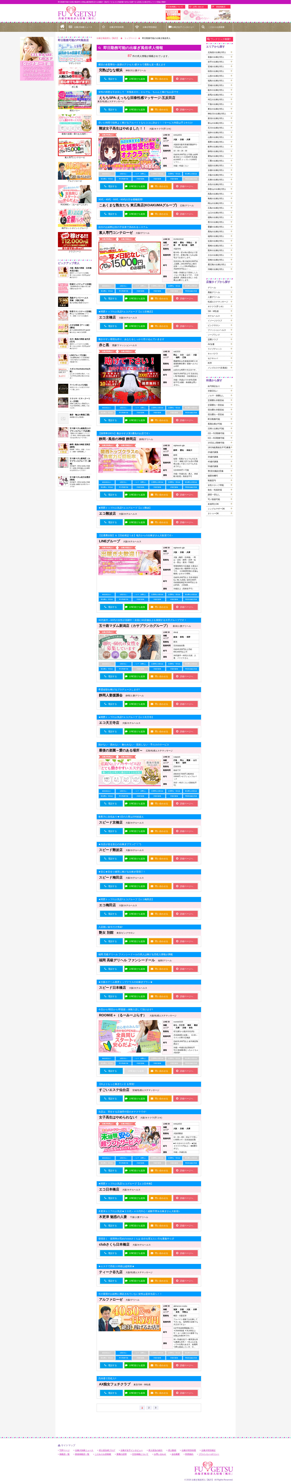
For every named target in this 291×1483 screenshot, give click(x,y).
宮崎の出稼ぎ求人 (216, 260)
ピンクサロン (214, 325)
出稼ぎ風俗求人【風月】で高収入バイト (77, 13)
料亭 (210, 363)
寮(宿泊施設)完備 (215, 471)
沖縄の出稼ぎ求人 (216, 269)
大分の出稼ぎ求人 (216, 255)
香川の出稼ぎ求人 (216, 222)
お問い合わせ (198, 7)
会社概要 (176, 1454)
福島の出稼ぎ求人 (216, 80)
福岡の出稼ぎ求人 (216, 236)
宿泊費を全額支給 (216, 410)
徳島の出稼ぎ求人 (216, 217)
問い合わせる (161, 79)
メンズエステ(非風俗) (217, 368)
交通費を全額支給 (216, 400)
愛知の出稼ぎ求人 (216, 156)
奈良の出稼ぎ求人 (216, 184)
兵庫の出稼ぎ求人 (216, 180)
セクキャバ (213, 358)
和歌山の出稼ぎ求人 (217, 189)
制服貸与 (212, 480)
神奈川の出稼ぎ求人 (217, 113)
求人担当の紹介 (155, 1450)
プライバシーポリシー (209, 1454)
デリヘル (212, 287)
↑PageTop (253, 1330)
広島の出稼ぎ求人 (216, 208)
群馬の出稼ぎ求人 (216, 95)
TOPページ (64, 1450)
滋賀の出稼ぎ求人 (216, 165)
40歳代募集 (213, 461)
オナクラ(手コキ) (215, 306)
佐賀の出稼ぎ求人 (216, 241)
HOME (62, 29)
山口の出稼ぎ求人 (216, 213)
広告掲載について (175, 7)
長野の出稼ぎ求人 (216, 142)
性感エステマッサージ (218, 302)
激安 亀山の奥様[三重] (80, 415)
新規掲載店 (220, 7)
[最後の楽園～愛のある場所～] (198, 15)
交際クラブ (213, 339)
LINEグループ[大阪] (78, 355)
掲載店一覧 (64, 1454)
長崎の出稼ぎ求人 (216, 246)
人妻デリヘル (214, 297)
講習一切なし (214, 494)
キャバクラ (213, 353)
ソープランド (214, 335)
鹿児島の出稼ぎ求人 (217, 264)
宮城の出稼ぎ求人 (216, 66)
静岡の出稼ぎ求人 (216, 151)
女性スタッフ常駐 (216, 485)
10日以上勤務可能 (216, 443)
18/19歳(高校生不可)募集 (219, 447)
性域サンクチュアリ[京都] (80, 284)
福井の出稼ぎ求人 (216, 132)
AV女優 (211, 344)
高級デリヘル (214, 292)
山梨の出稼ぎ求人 (216, 137)
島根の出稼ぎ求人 (216, 198)
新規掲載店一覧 (82, 1454)
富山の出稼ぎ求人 (216, 123)
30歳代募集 (213, 457)
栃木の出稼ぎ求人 (216, 90)
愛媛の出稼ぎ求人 (216, 227)
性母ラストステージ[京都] (80, 311)
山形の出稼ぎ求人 (216, 76)
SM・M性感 (213, 311)
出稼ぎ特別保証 (150, 27)
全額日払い (213, 391)
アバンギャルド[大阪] (79, 385)
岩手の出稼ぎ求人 (216, 62)
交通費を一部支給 (216, 405)
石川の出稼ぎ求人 (216, 128)
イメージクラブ (215, 320)
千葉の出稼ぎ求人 (216, 104)
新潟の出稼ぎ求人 (216, 118)
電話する (112, 79)
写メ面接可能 (214, 499)
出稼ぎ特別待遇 (116, 27)
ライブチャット (215, 349)
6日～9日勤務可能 (216, 438)
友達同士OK (213, 504)
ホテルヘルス (214, 316)
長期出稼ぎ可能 (215, 424)
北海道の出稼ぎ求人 (217, 52)
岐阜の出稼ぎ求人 (216, 147)
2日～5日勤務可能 (216, 433)
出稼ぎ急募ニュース (83, 27)
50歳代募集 (213, 466)
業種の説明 (122, 1454)
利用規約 (189, 1454)
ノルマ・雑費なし (216, 395)
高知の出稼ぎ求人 (216, 231)
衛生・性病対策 (215, 490)
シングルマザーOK (216, 509)
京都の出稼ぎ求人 (216, 170)
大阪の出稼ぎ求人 (216, 175)
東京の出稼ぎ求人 (216, 109)
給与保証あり (214, 386)
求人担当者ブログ (107, 1450)
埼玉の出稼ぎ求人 (216, 99)
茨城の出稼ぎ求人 (216, 85)
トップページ (130, 38)
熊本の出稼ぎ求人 (216, 250)
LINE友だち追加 (137, 79)
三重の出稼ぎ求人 (216, 161)
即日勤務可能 (214, 419)
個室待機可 (213, 476)
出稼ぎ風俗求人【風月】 (108, 38)
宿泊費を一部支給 (216, 414)
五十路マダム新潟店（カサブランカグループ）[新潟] (80, 461)
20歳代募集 (213, 452)
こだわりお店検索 (216, 27)
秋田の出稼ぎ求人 (216, 71)
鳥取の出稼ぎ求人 (216, 194)
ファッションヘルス (217, 330)
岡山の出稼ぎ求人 (216, 203)
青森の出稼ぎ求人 (216, 57)
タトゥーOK (213, 513)
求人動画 (172, 1450)
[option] (198, 15)
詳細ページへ (186, 79)
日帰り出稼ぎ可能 (216, 428)
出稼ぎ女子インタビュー (183, 27)
